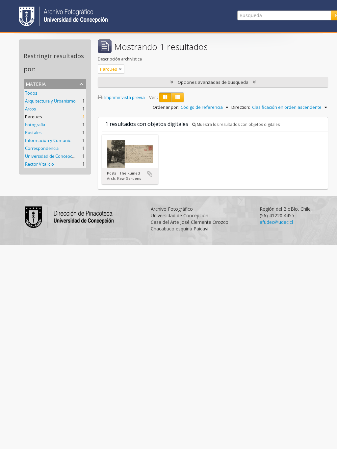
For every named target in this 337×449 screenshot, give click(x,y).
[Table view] (177, 97)
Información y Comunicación (53, 140)
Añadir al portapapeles (149, 174)
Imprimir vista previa (124, 97)
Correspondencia (42, 148)
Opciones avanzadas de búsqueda (213, 82)
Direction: (240, 107)
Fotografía (35, 125)
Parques (33, 117)
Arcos (30, 109)
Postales (33, 132)
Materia (36, 83)
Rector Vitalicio (39, 164)
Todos (31, 93)
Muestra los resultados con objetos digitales (238, 124)
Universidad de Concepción (51, 156)
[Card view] (165, 97)
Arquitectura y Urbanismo (50, 101)
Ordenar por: (166, 107)
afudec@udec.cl (276, 222)
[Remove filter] (120, 69)
